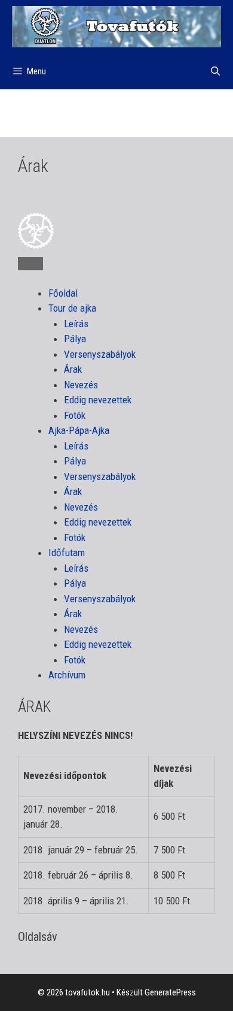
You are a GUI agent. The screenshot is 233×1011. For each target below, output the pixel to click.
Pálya (75, 339)
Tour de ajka (72, 308)
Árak (73, 369)
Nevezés (81, 385)
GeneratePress (170, 992)
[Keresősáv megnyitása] (215, 71)
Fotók (74, 415)
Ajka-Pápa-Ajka (78, 430)
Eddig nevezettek (97, 400)
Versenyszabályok (100, 354)
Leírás (76, 324)
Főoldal (63, 293)
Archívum (66, 675)
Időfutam (66, 553)
